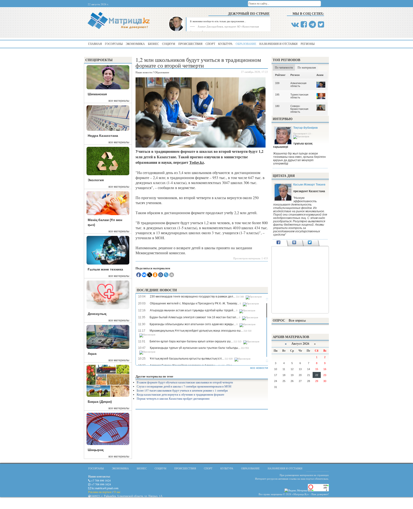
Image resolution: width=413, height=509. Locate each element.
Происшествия (190, 44)
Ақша (92, 353)
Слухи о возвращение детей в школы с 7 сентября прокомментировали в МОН (184, 386)
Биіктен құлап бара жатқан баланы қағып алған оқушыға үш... (191, 341)
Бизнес (153, 44)
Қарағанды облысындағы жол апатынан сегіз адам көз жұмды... (193, 324)
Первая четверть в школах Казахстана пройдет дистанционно (173, 398)
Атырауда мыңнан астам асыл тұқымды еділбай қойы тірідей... (192, 310)
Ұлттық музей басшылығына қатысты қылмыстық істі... (187, 358)
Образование (246, 44)
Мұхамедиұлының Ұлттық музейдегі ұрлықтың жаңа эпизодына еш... (196, 330)
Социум (168, 44)
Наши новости (144, 72)
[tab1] (279, 242)
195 (277, 94)
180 (277, 106)
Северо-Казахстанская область (299, 109)
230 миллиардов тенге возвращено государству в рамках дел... (192, 296)
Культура (225, 44)
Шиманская (97, 94)
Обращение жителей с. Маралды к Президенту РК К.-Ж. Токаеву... (194, 303)
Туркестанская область (299, 96)
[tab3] (310, 242)
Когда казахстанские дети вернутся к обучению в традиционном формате (180, 394)
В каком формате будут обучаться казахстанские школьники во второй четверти (185, 382)
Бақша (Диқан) (100, 401)
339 (277, 83)
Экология (96, 180)
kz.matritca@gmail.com (104, 488)
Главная (95, 44)
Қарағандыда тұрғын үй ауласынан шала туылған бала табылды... (195, 348)
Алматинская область (298, 84)
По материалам (307, 67)
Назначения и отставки (278, 44)
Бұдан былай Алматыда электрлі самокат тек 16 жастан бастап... (194, 317)
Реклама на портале (100, 492)
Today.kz (196, 162)
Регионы (308, 44)
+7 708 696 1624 (100, 480)
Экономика (135, 44)
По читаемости (284, 67)
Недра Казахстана (103, 136)
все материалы (119, 100)
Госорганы (114, 44)
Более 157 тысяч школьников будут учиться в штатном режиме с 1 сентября (182, 390)
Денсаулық (97, 314)
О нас (117, 492)
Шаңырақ (95, 450)
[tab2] (294, 242)
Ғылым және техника (105, 269)
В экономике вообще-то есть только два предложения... (218, 21)
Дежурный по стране (249, 13)
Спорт (210, 44)
